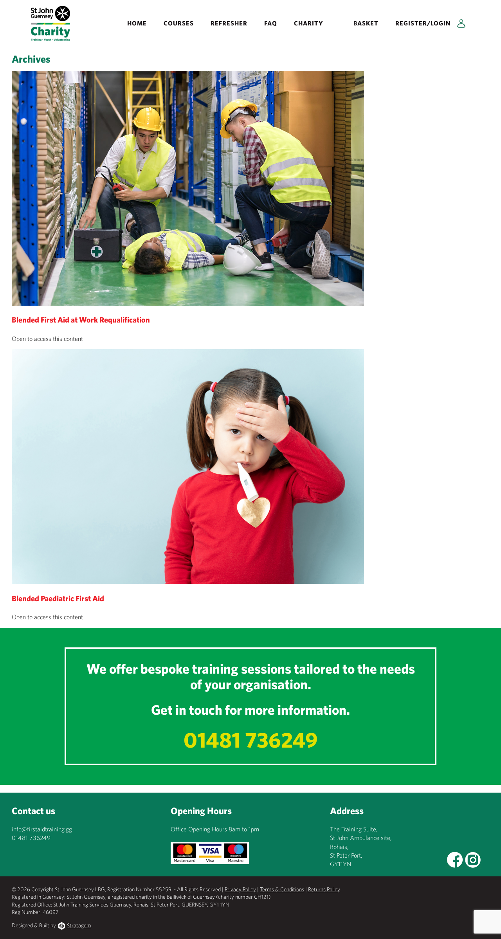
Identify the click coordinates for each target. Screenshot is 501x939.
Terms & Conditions (282, 889)
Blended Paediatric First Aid (58, 598)
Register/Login (423, 23)
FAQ (270, 23)
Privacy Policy (240, 889)
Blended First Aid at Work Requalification (81, 319)
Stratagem (79, 925)
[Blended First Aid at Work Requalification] (188, 301)
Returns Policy (324, 889)
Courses (179, 23)
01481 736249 (251, 739)
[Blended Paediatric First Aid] (188, 579)
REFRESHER (229, 23)
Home (137, 23)
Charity (308, 23)
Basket (365, 23)
